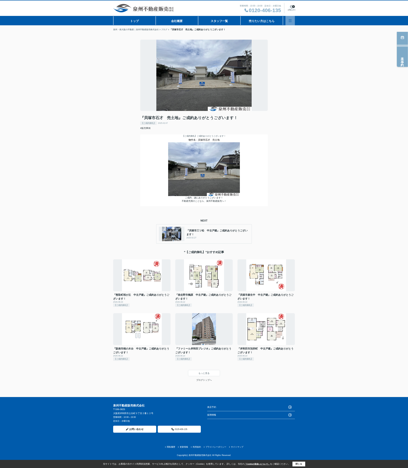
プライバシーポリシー (216, 447)
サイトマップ (237, 447)
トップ (134, 21)
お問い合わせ (136, 429)
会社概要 (177, 21)
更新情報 (184, 447)
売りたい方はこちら (262, 21)
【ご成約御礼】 (148, 123)
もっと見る (204, 373)
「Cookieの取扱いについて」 (257, 464)
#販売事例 (145, 128)
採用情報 (211, 415)
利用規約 (197, 447)
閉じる (298, 464)
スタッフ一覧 (219, 21)
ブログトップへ (204, 380)
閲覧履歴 (171, 447)
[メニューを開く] (290, 21)
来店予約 (211, 407)
